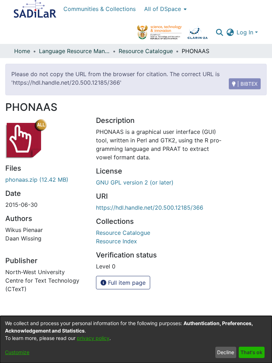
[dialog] (136, 339)
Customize (17, 352)
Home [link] (22, 51)
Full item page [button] (126, 282)
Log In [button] (246, 32)
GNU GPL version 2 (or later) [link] (135, 182)
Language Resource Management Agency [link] (74, 51)
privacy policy (93, 338)
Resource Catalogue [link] (146, 51)
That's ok (251, 352)
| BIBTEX (246, 84)
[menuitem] (165, 9)
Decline (225, 352)
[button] (219, 32)
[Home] (35, 9)
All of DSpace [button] (162, 8)
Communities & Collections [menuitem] (99, 8)
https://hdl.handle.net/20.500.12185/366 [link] (149, 207)
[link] (123, 232)
